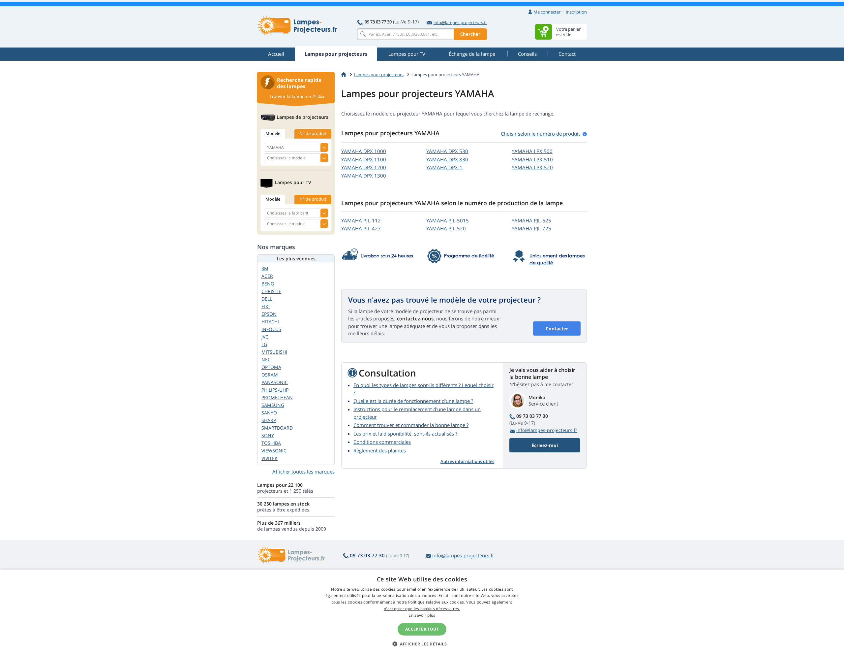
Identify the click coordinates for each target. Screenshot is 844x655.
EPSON (269, 314)
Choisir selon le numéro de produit (540, 133)
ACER (267, 276)
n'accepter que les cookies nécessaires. (422, 608)
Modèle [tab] (272, 133)
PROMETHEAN (277, 397)
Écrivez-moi (544, 445)
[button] (422, 643)
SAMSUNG (272, 405)
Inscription (576, 12)
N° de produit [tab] (312, 133)
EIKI (265, 306)
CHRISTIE (271, 291)
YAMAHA (363, 151)
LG (264, 344)
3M (264, 268)
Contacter (557, 328)
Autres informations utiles (467, 461)
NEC (266, 359)
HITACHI (270, 321)
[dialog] (422, 612)
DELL (266, 299)
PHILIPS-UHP (274, 390)
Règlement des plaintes (379, 450)
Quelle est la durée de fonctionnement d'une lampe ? (413, 401)
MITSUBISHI (274, 352)
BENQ (267, 283)
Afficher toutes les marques (303, 471)
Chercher (470, 34)
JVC (264, 337)
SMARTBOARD (277, 428)
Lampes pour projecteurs (379, 75)
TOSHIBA (271, 443)
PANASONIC (274, 382)
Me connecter (546, 12)
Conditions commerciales (382, 442)
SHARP (268, 420)
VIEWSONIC (273, 450)
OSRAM (269, 375)
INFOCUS (271, 329)
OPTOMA (271, 367)
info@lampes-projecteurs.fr (460, 22)
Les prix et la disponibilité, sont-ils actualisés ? (405, 433)
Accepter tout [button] (422, 629)
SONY (267, 435)
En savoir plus (421, 615)
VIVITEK (269, 458)
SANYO (269, 412)
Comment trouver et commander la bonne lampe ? (410, 425)
